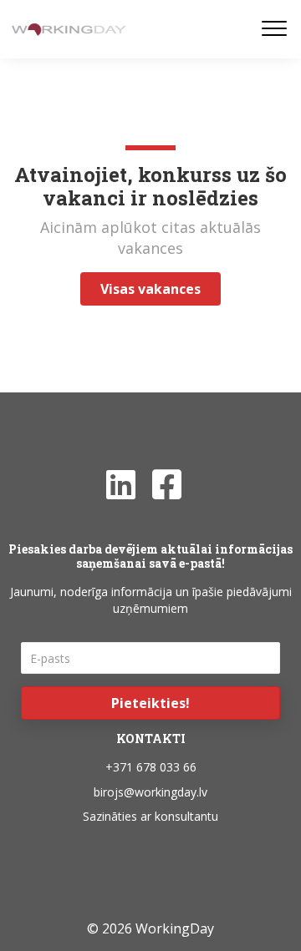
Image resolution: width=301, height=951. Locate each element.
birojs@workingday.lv (150, 792)
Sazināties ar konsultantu (150, 816)
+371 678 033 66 (150, 767)
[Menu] (274, 29)
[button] (150, 703)
